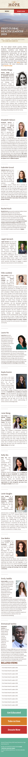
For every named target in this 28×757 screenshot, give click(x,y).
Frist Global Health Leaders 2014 (10, 689)
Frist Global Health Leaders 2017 (10, 680)
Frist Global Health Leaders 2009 (10, 705)
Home (2, 39)
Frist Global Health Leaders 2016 (10, 683)
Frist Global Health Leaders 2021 (10, 667)
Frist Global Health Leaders (18, 39)
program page (7, 65)
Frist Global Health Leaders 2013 (10, 692)
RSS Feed (14, 742)
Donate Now (21, 11)
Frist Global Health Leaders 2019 (12, 31)
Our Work (7, 39)
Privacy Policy (8, 742)
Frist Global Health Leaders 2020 (10, 670)
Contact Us (6, 744)
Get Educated (14, 712)
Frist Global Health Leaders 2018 (10, 677)
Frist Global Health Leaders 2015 (10, 686)
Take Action (14, 721)
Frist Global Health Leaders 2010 (10, 702)
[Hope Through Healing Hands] (14, 4)
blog (18, 62)
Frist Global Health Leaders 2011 (10, 699)
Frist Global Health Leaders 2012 (10, 695)
